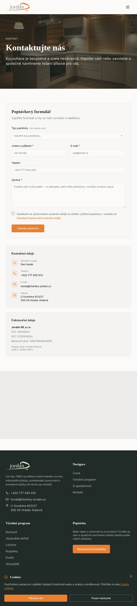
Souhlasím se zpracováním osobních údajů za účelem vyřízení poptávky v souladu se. (67, 216)
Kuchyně (11, 532)
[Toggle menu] (127, 7)
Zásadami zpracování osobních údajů (38, 218)
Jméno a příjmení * (22, 145)
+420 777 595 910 (32, 275)
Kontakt (78, 492)
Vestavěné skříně (17, 538)
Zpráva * (17, 179)
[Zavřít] (131, 576)
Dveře (10, 557)
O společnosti (82, 486)
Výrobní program (84, 479)
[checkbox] (13, 213)
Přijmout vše (36, 598)
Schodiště (12, 564)
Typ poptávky (29, 128)
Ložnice (11, 545)
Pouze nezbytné (101, 598)
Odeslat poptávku (28, 228)
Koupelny (12, 551)
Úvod (76, 473)
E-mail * (75, 145)
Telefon (16, 162)
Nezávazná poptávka (91, 549)
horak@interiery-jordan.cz (36, 286)
